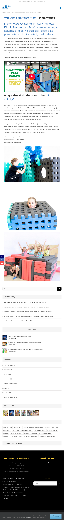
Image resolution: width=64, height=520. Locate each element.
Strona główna (6, 12)
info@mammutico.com (15, 142)
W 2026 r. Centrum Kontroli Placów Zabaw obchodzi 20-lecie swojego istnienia (26, 307)
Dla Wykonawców (18, 490)
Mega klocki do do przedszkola (25, 95)
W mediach (5, 487)
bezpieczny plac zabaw (51, 427)
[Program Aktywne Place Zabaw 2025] (5, 413)
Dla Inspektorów (18, 492)
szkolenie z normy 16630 (10, 436)
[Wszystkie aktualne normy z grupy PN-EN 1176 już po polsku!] (4, 349)
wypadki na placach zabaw (47, 436)
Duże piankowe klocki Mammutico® (15, 105)
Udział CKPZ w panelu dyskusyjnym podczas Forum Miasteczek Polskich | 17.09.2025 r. (28, 311)
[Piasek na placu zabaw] (36, 413)
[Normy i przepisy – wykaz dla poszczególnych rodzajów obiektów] (23, 413)
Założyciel (19, 484)
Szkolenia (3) (7, 393)
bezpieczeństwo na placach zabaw (33, 427)
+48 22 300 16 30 (19, 466)
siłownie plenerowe (40, 430)
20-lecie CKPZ (18, 427)
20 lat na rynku (7, 427)
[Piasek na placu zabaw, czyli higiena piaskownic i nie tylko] (4, 343)
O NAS (4, 481)
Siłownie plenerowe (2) (10, 383)
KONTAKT (5, 498)
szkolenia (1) (7, 388)
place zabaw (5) (8, 370)
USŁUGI (25, 487)
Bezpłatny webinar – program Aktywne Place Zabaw (19, 321)
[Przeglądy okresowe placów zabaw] (30, 413)
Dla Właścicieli (6, 490)
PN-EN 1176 (16, 430)
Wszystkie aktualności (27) (11, 397)
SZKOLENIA (5, 495)
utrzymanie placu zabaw (31, 436)
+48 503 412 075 (19, 468)
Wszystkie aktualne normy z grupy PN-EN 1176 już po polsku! (25, 349)
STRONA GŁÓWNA (7, 478)
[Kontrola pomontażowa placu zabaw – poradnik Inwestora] (17, 413)
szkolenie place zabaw (30, 433)
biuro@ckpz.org (41, 1)
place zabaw (6, 430)
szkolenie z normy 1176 (45, 433)
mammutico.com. (26, 137)
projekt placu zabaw (26, 430)
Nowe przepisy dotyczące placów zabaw (19, 336)
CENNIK (24, 495)
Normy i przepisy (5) (9, 365)
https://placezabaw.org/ (22, 471)
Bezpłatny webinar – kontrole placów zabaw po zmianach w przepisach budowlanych (28, 316)
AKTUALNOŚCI (19, 478)
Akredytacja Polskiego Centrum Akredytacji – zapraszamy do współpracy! (25, 302)
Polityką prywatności (26, 517)
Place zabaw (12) (8, 374)
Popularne (32, 329)
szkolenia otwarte (52, 430)
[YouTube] (48, 463)
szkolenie (5, 433)
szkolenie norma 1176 (16, 433)
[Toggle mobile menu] (61, 8)
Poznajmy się (12, 481)
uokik (20, 436)
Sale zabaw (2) (8, 379)
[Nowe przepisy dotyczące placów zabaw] (4, 336)
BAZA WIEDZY (15, 495)
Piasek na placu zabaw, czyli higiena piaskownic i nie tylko (24, 342)
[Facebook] (46, 463)
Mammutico (47, 17)
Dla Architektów (6, 492)
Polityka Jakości (15, 487)
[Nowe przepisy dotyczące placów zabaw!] (11, 413)
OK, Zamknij (56, 516)
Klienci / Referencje (7, 484)
